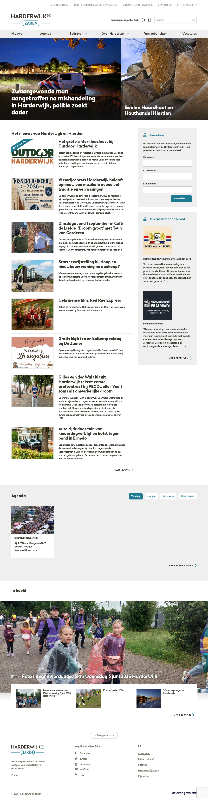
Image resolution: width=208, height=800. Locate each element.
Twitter (83, 759)
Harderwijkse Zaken (31, 20)
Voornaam (148, 157)
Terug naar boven (106, 735)
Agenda (46, 34)
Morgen (151, 496)
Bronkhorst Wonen (153, 323)
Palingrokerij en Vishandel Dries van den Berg (167, 259)
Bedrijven (77, 34)
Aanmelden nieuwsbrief (138, 5)
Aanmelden (179, 198)
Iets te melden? (187, 5)
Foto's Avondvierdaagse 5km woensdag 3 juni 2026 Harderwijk (89, 676)
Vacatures (189, 34)
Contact (15, 775)
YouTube (84, 769)
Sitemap (142, 765)
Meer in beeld (182, 715)
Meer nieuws (121, 470)
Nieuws (17, 34)
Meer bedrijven (178, 358)
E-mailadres (149, 183)
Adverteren (166, 5)
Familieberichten (156, 34)
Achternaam (149, 170)
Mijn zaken (61, 5)
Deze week (168, 496)
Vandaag (135, 496)
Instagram (85, 764)
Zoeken (193, 20)
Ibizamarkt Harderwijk (26, 538)
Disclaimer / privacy (148, 770)
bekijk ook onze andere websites (95, 5)
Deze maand (187, 496)
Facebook (84, 753)
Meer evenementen (181, 565)
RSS (81, 775)
